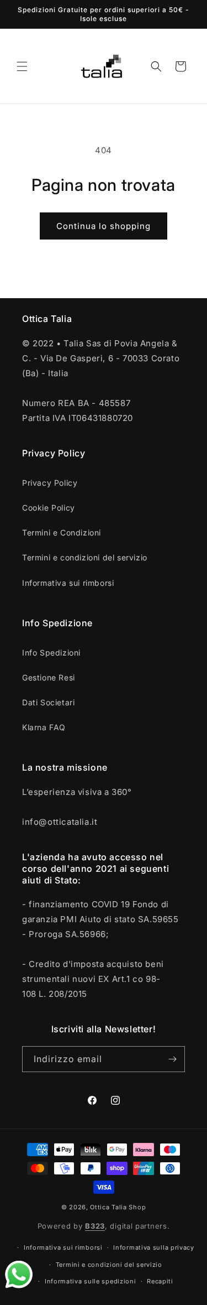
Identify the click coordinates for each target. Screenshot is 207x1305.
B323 (95, 1225)
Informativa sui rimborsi (68, 582)
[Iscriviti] (172, 1059)
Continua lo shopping (103, 226)
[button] (22, 66)
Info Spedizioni (51, 652)
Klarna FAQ (44, 727)
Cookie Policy (48, 507)
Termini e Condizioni (61, 532)
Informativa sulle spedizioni (90, 1281)
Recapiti (160, 1281)
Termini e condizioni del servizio (84, 557)
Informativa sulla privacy (153, 1247)
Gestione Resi (48, 677)
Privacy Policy (49, 482)
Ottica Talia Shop (118, 1207)
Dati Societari (48, 702)
